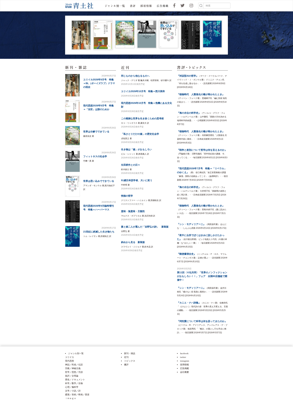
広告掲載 (184, 368)
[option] (81, 35)
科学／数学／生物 (74, 383)
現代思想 (69, 361)
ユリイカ (69, 357)
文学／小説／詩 (73, 390)
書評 (126, 364)
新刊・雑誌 (129, 353)
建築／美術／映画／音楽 (77, 394)
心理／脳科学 (71, 387)
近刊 (126, 357)
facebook (184, 353)
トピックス (129, 361)
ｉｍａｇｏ (70, 398)
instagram (184, 361)
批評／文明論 (71, 376)
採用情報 (184, 364)
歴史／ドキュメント (75, 379)
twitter (183, 357)
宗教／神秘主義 (73, 368)
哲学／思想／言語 (74, 372)
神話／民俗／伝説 (74, 364)
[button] (114, 5)
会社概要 (184, 372)
